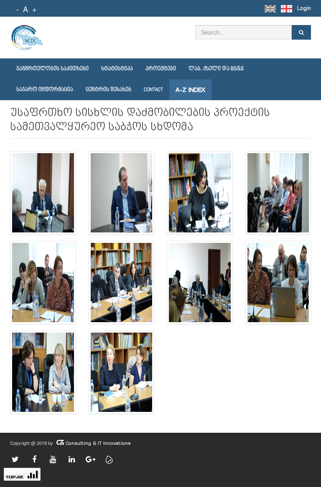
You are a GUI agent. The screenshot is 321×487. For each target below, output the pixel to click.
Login (304, 8)
